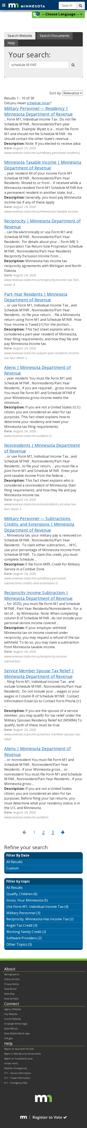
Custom (12, 868)
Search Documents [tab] (54, 35)
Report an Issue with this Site (19, 1048)
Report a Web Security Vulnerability (22, 1053)
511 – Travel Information (17, 1077)
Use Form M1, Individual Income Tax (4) (37, 906)
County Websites (12, 1018)
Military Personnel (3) (23, 913)
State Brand (10, 988)
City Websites (10, 1013)
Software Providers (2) (24, 938)
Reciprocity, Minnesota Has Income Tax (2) (39, 919)
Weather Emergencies (15, 1068)
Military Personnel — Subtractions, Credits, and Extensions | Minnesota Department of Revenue (39, 524)
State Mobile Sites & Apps (17, 1033)
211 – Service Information (17, 1073)
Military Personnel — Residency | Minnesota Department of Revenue (38, 111)
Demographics (11, 974)
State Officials (11, 1028)
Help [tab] (11, 43)
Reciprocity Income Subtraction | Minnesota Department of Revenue (38, 595)
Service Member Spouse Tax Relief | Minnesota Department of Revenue (39, 673)
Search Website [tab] (20, 35)
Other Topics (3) (19, 944)
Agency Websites (12, 1009)
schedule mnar (38, 103)
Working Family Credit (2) (26, 931)
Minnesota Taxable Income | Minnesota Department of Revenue (42, 165)
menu (4, 5)
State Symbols (11, 998)
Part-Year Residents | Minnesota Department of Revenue (35, 297)
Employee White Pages (15, 1023)
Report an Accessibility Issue (18, 1058)
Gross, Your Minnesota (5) (27, 900)
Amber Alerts (11, 1063)
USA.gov (8, 1038)
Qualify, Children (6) (21, 894)
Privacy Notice (11, 984)
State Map (9, 993)
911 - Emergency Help (15, 1082)
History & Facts (12, 979)
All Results (14, 862)
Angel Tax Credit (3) (21, 925)
